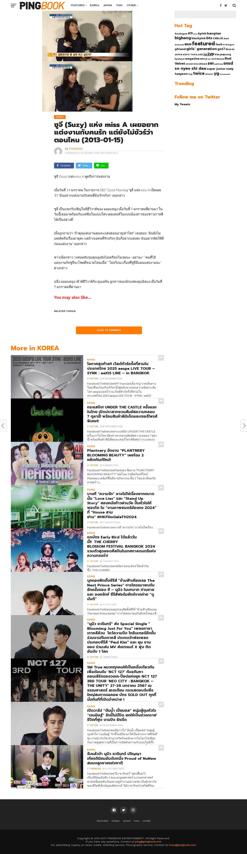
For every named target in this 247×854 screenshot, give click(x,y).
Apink (202, 33)
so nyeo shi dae (190, 68)
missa (203, 58)
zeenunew (225, 74)
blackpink (198, 38)
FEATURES (78, 5)
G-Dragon (228, 44)
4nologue (181, 33)
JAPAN (107, 5)
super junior (216, 69)
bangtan (214, 33)
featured (203, 43)
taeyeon (181, 73)
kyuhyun (180, 58)
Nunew (220, 58)
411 (190, 33)
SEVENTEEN (192, 63)
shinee (202, 64)
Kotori (94, 379)
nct (214, 59)
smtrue (218, 64)
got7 (221, 49)
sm (211, 63)
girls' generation (201, 49)
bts (209, 38)
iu (233, 49)
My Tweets (182, 104)
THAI (119, 5)
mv (209, 58)
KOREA (94, 5)
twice (199, 73)
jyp (211, 54)
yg (216, 73)
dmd (226, 38)
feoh (219, 44)
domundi (179, 44)
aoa (195, 33)
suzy (230, 68)
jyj (205, 54)
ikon (228, 49)
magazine (192, 59)
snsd (228, 63)
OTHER (131, 5)
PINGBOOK (76, 148)
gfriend (180, 49)
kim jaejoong (223, 54)
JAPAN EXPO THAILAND (189, 54)
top (190, 74)
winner (209, 74)
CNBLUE (218, 38)
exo (187, 44)
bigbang (183, 38)
